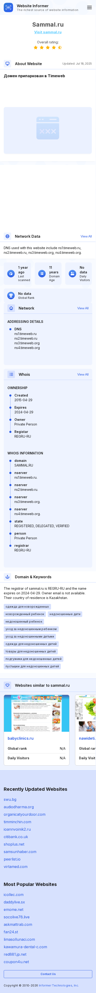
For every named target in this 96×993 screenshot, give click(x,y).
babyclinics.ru (21, 738)
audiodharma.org (19, 807)
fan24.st (11, 932)
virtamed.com (15, 866)
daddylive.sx (14, 902)
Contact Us (48, 974)
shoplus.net (14, 844)
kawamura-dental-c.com (25, 946)
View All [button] (86, 236)
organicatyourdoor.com (24, 814)
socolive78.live (17, 917)
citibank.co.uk (16, 836)
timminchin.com (17, 821)
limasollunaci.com (19, 939)
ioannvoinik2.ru (17, 829)
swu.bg (10, 799)
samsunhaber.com (20, 851)
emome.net (13, 909)
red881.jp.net (15, 954)
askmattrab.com (18, 924)
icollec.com (14, 894)
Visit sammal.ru (48, 32)
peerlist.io (12, 859)
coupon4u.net (16, 961)
